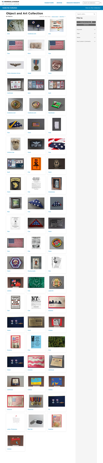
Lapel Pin (50, 290)
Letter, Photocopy (12, 429)
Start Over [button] (86, 24)
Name (78, 37)
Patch (50, 73)
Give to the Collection (92, 8)
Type (78, 33)
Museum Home (49, 2)
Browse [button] (59, 2)
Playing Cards (31, 271)
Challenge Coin (32, 33)
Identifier (62, 16)
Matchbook (51, 112)
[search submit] (94, 14)
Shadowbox (51, 191)
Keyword (79, 29)
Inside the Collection (10, 8)
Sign (49, 33)
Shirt (8, 33)
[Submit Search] (100, 3)
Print (49, 350)
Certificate (10, 93)
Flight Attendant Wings (13, 73)
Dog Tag (30, 429)
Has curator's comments (84, 41)
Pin (49, 409)
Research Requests (73, 2)
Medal (29, 73)
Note (49, 132)
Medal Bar (30, 409)
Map (8, 211)
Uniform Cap (10, 152)
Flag (8, 53)
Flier (29, 172)
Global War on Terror (85, 22)
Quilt (29, 93)
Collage (9, 290)
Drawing (50, 310)
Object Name (55, 16)
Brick (29, 53)
